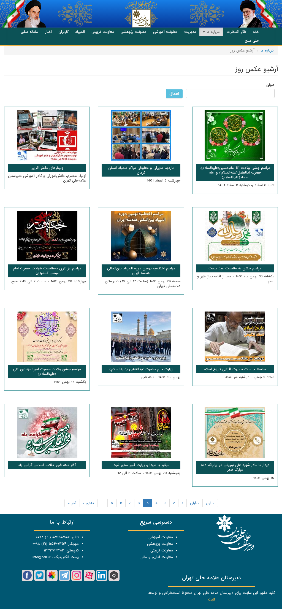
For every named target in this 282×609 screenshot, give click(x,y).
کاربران (63, 31)
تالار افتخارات (236, 31)
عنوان (270, 85)
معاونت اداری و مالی (156, 557)
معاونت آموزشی (165, 31)
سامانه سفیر (30, 31)
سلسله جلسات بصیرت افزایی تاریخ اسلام (235, 369)
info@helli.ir (41, 557)
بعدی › (88, 503)
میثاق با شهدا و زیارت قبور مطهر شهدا (141, 465)
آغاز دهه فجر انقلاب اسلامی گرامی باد (47, 465)
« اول (210, 503)
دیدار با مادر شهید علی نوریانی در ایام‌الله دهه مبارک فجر (235, 467)
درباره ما (212, 31)
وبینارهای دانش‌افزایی (47, 167)
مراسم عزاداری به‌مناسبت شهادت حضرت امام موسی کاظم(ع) (47, 271)
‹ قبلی (194, 503)
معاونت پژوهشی (134, 31)
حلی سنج (252, 40)
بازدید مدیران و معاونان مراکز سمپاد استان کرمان (141, 170)
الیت (211, 599)
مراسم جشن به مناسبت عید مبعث (234, 268)
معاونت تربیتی (102, 31)
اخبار (48, 31)
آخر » (72, 503)
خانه (256, 31)
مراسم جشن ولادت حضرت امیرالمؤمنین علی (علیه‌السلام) (47, 372)
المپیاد (80, 31)
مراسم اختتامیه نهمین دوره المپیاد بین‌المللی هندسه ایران (141, 271)
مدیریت (190, 31)
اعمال (174, 93)
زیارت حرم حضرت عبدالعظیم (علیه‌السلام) (141, 369)
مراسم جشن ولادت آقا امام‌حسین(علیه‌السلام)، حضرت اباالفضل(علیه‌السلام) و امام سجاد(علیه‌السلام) (235, 172)
